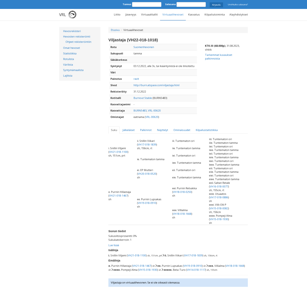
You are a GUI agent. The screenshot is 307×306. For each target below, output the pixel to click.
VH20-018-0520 (147, 173)
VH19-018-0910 (147, 203)
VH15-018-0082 (219, 208)
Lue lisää (113, 245)
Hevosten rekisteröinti (76, 36)
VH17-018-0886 (219, 197)
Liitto (117, 14)
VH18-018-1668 (182, 214)
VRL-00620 (154, 110)
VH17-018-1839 (147, 144)
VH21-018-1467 (118, 195)
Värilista (68, 64)
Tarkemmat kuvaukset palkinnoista (218, 56)
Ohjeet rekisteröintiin (78, 42)
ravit (136, 79)
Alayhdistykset (238, 14)
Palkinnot (146, 130)
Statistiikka (69, 53)
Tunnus (127, 4)
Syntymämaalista (73, 70)
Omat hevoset (71, 48)
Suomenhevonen (144, 47)
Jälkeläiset (128, 130)
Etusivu (115, 30)
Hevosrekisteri (72, 31)
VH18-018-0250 (182, 192)
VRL (62, 14)
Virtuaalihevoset (172, 14)
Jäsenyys (130, 14)
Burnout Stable (143, 98)
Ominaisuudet (181, 130)
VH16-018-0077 (219, 186)
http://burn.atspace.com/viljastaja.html (156, 85)
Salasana (170, 4)
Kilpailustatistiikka (207, 130)
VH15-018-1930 (219, 219)
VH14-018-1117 (196, 270)
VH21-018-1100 (118, 152)
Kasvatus (194, 14)
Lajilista (67, 75)
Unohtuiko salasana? (238, 4)
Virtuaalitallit (149, 14)
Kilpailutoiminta (215, 14)
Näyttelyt (162, 130)
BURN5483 (140, 110)
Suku (114, 130)
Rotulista (68, 59)
